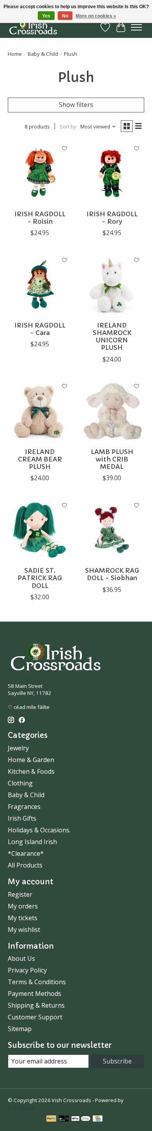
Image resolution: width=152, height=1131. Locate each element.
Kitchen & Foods (31, 771)
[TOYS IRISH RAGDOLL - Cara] (40, 285)
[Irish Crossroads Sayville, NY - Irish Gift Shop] (33, 27)
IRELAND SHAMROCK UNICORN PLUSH (112, 336)
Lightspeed (21, 1107)
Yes (46, 16)
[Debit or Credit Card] (64, 1119)
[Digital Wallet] (80, 1119)
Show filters (76, 104)
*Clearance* (26, 853)
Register (20, 894)
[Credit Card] (98, 1119)
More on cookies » (96, 16)
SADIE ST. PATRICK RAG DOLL (40, 577)
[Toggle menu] (136, 27)
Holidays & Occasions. (39, 830)
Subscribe (117, 1061)
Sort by (68, 126)
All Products (25, 865)
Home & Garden (31, 759)
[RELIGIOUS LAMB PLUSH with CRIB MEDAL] (112, 411)
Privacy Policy (27, 970)
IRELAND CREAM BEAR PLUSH (40, 459)
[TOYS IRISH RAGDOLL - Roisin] (40, 173)
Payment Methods (34, 993)
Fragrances (24, 806)
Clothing (20, 783)
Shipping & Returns (36, 1005)
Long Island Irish (32, 841)
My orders (23, 906)
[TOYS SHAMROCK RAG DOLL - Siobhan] (112, 530)
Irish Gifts (22, 818)
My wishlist (24, 929)
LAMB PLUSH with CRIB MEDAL (112, 459)
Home (15, 53)
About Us (21, 958)
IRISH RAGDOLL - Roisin (39, 217)
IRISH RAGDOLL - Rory (112, 217)
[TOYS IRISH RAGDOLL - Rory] (112, 173)
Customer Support (35, 1017)
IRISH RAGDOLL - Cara (39, 329)
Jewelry (18, 748)
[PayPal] (51, 1119)
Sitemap (20, 1028)
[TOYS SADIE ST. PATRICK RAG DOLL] (40, 530)
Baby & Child (43, 53)
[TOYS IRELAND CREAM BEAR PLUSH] (40, 411)
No (65, 16)
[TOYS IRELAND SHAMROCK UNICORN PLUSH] (112, 285)
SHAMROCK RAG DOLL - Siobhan (112, 574)
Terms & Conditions (37, 982)
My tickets (22, 918)
